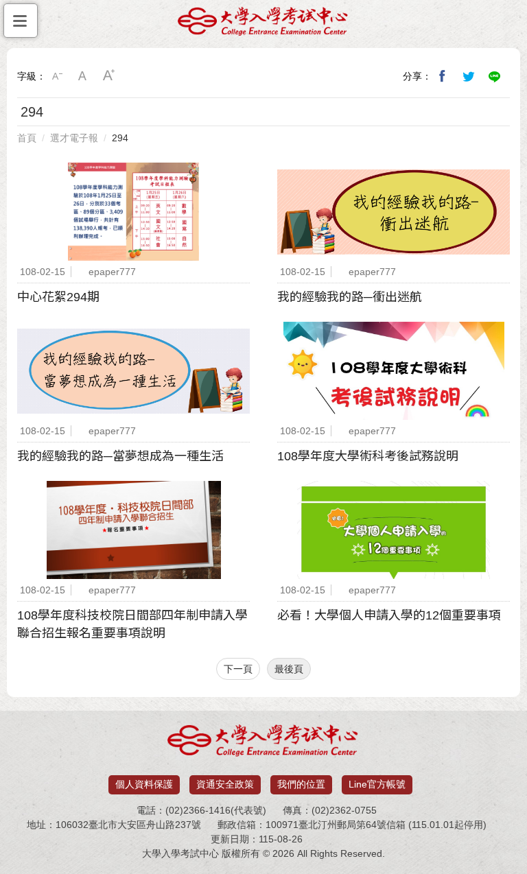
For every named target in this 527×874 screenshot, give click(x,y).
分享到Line (495, 76)
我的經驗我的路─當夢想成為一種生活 (120, 456)
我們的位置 (301, 784)
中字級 (83, 76)
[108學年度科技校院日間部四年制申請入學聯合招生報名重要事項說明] (133, 530)
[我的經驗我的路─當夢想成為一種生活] (133, 371)
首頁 (26, 137)
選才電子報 (74, 137)
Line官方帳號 (377, 784)
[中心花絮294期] (133, 212)
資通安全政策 (225, 784)
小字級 (57, 76)
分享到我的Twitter (469, 76)
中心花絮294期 (58, 297)
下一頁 (238, 668)
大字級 (109, 76)
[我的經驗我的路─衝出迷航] (393, 212)
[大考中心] (263, 25)
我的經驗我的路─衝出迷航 (349, 297)
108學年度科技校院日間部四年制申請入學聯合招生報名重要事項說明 (132, 624)
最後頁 (288, 668)
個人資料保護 (144, 784)
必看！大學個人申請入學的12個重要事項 (389, 615)
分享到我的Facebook (443, 76)
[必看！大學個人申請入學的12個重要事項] (393, 530)
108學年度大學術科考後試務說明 (367, 456)
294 (120, 137)
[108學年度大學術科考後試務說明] (393, 371)
